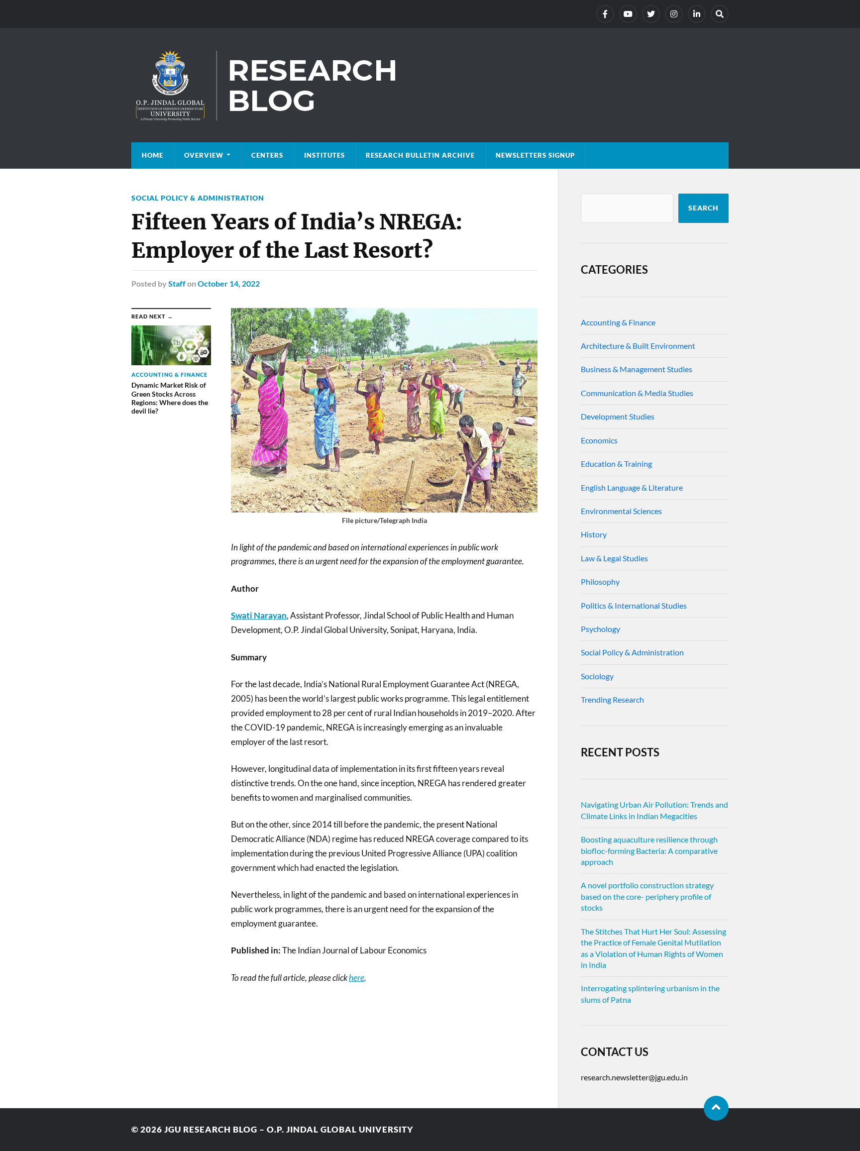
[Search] (720, 14)
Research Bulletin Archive (420, 155)
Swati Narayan (259, 615)
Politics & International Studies (634, 605)
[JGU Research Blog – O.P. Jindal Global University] (430, 85)
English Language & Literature (632, 487)
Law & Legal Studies (614, 558)
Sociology (597, 676)
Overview (203, 155)
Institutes (324, 155)
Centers (267, 155)
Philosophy (600, 581)
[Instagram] (674, 14)
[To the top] (716, 1108)
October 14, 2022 (229, 283)
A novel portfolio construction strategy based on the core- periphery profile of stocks (647, 896)
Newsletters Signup (535, 155)
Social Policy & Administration (197, 198)
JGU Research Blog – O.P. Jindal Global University (289, 1129)
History (594, 534)
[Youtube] (628, 14)
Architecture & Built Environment (638, 345)
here (356, 977)
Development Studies (617, 416)
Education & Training (616, 463)
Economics (599, 440)
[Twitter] (651, 14)
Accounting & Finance (618, 322)
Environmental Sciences (621, 511)
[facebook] (605, 14)
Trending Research (612, 699)
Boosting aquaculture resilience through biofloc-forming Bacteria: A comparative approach (649, 850)
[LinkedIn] (697, 14)
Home (152, 155)
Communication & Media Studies (637, 393)
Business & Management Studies (636, 369)
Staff (177, 283)
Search (703, 208)
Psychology (600, 628)
